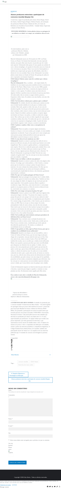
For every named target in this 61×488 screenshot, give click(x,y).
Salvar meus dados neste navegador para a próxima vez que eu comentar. (30, 440)
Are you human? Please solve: (10, 446)
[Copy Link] (30, 348)
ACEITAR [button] (14, 485)
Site (9, 433)
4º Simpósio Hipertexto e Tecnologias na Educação (17, 374)
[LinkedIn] (30, 344)
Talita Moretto (15, 354)
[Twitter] (30, 342)
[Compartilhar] (30, 350)
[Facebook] (30, 340)
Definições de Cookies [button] (5, 485)
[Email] (30, 346)
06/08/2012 (14, 11)
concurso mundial (23, 361)
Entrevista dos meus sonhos (25, 365)
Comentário (11, 396)
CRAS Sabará (34, 361)
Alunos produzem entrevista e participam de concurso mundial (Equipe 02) (30, 380)
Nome (10, 419)
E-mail (10, 426)
